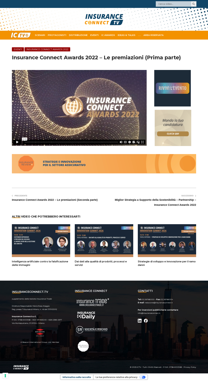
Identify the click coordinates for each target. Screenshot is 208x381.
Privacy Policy (190, 367)
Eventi (94, 35)
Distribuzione (78, 35)
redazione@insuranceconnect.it (159, 302)
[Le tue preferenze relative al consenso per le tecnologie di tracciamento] (5, 376)
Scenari (40, 35)
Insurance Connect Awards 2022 (47, 49)
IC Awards (108, 35)
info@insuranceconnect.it (149, 313)
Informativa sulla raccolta (77, 377)
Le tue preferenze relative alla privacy (116, 377)
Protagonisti (57, 35)
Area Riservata (153, 35)
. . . (139, 35)
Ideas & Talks (126, 35)
